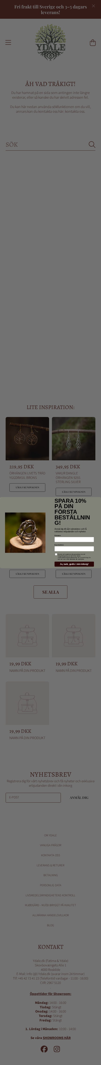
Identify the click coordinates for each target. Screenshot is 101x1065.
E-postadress (59, 545)
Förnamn (57, 535)
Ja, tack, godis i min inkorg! (74, 564)
